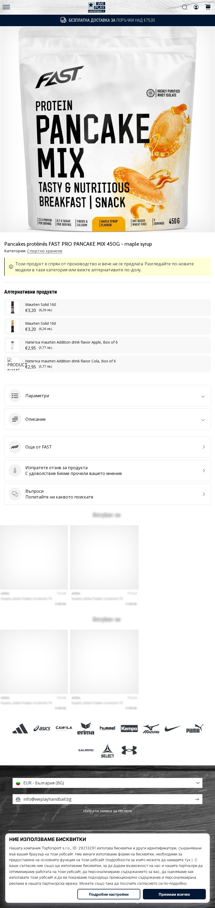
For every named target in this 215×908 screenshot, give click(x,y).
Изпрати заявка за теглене (107, 810)
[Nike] (173, 728)
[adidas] (20, 728)
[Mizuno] (151, 728)
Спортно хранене (44, 250)
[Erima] (85, 728)
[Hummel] (107, 728)
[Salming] (85, 750)
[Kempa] (129, 728)
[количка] (207, 7)
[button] (107, 395)
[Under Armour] (129, 750)
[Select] (107, 750)
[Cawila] (64, 728)
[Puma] (195, 728)
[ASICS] (42, 728)
